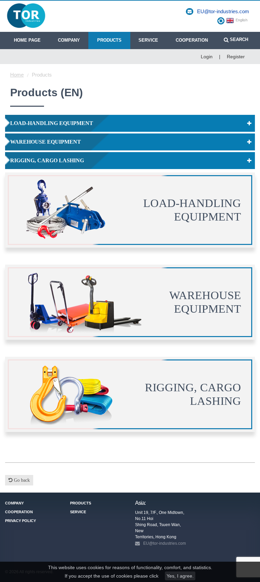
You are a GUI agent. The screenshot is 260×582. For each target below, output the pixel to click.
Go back (21, 480)
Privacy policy (20, 521)
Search (238, 39)
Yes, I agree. (180, 576)
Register (236, 56)
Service (148, 40)
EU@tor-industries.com (223, 11)
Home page (27, 40)
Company (69, 40)
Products (109, 40)
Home (17, 75)
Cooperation (192, 40)
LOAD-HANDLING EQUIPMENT (51, 123)
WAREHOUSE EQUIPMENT (45, 142)
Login (207, 56)
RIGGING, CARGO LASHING (47, 160)
